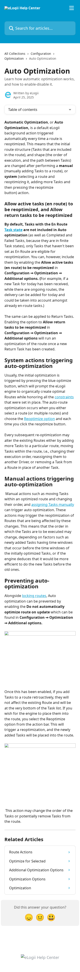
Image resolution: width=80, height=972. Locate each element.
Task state (13, 229)
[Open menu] (72, 8)
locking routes (34, 595)
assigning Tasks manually (52, 504)
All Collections (14, 53)
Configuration (41, 53)
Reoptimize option (39, 418)
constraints (64, 397)
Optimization (14, 58)
